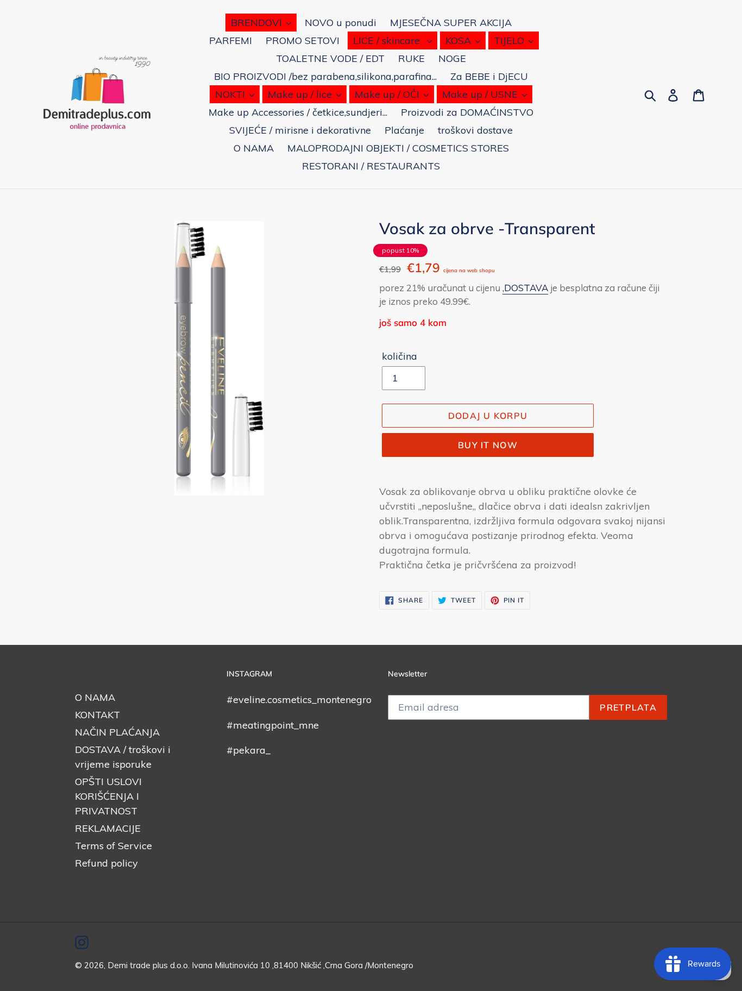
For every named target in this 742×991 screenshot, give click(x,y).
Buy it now (488, 445)
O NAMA (95, 697)
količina (399, 356)
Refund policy (106, 863)
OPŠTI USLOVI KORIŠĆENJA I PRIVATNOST (108, 796)
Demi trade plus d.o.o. (150, 965)
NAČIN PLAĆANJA (117, 732)
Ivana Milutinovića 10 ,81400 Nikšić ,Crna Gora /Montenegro (302, 965)
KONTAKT (97, 714)
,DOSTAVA (525, 287)
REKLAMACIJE (108, 828)
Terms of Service (113, 845)
